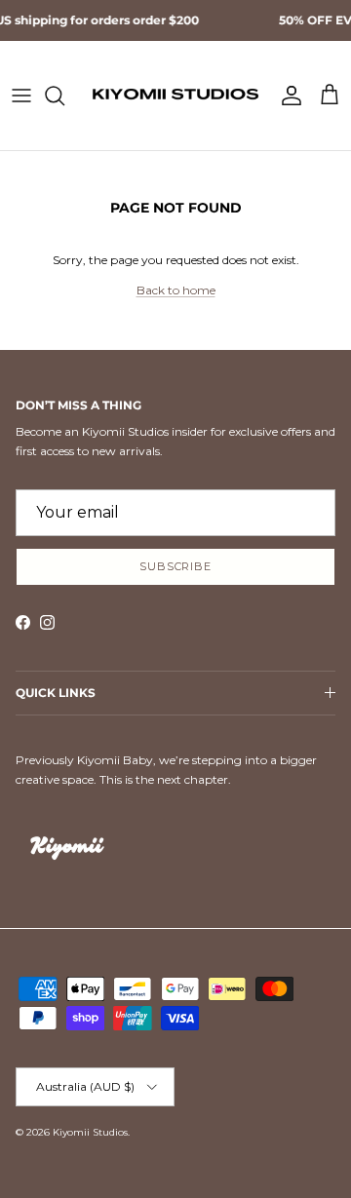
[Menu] (21, 95)
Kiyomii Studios (90, 1132)
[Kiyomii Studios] (175, 95)
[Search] (64, 95)
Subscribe (175, 566)
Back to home (175, 290)
